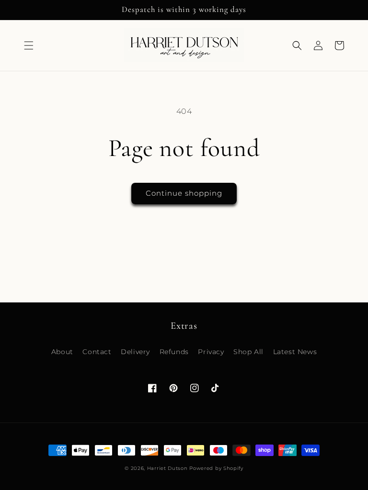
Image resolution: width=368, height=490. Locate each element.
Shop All (248, 351)
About (62, 351)
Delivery (135, 351)
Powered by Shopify (216, 468)
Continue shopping (184, 193)
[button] (28, 45)
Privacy (211, 351)
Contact (96, 351)
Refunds (174, 351)
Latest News (295, 351)
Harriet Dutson (167, 468)
